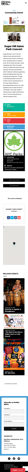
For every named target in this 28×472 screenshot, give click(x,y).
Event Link (10, 128)
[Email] (19, 217)
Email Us (6, 449)
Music (14, 10)
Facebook (14, 458)
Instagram (9, 458)
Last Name (7, 414)
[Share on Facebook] (8, 217)
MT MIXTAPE (10, 373)
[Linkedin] (15, 217)
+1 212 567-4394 (10, 447)
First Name (7, 408)
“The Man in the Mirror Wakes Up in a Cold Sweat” (14, 334)
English (15, 470)
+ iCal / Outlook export (14, 185)
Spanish (20, 470)
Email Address (8, 421)
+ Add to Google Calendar (14, 180)
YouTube (19, 458)
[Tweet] (12, 217)
